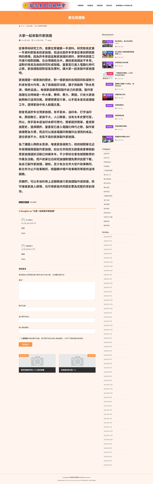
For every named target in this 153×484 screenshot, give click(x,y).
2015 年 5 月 (108, 410)
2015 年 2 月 (108, 423)
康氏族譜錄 (33, 202)
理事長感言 (107, 213)
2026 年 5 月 (108, 249)
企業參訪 (106, 153)
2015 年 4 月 (108, 414)
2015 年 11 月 (108, 389)
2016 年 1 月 (108, 380)
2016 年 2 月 (108, 376)
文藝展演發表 (108, 196)
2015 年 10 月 (108, 393)
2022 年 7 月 (108, 321)
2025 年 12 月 (108, 262)
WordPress (67, 480)
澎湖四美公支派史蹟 (121, 62)
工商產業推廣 (108, 170)
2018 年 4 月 (108, 346)
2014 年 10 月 (108, 440)
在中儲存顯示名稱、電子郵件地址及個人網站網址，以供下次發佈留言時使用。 (52, 338)
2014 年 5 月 (108, 461)
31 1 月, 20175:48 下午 (28, 223)
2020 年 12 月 (108, 325)
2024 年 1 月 (108, 279)
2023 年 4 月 (108, 292)
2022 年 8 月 (108, 317)
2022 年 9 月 (108, 313)
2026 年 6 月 (108, 245)
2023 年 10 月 (108, 283)
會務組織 (106, 204)
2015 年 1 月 (108, 427)
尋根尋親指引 (119, 105)
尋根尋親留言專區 (121, 126)
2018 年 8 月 (108, 338)
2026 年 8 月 (108, 237)
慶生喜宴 (106, 187)
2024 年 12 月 (108, 270)
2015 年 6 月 (108, 406)
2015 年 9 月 (108, 397)
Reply (23, 233)
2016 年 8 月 (108, 355)
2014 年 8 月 (108, 448)
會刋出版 (106, 200)
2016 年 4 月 (108, 372)
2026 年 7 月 (108, 241)
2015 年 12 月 (108, 385)
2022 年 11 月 (108, 304)
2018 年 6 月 (108, 342)
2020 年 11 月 (108, 330)
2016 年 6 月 (108, 363)
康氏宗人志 (107, 175)
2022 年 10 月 (108, 308)
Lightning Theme (76, 480)
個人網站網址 (24, 327)
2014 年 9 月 (108, 444)
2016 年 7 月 (108, 359)
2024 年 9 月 (108, 275)
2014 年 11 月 (108, 435)
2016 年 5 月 (108, 368)
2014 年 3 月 (108, 465)
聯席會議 (106, 225)
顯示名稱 (22, 306)
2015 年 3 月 (108, 418)
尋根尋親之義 (119, 115)
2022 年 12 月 (108, 300)
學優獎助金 (107, 162)
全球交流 (106, 158)
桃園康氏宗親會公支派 (122, 136)
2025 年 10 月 (108, 266)
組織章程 (106, 221)
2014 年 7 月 (108, 452)
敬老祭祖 (106, 191)
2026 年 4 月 (108, 253)
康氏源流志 (107, 183)
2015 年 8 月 (108, 401)
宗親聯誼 (106, 166)
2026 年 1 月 (108, 258)
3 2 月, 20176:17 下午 (28, 249)
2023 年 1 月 (108, 296)
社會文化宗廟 (108, 217)
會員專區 (106, 208)
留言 (21, 280)
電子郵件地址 (24, 317)
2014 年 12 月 (108, 431)
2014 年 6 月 (108, 456)
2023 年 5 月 (108, 287)
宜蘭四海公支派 (120, 94)
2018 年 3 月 (108, 351)
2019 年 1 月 (108, 334)
